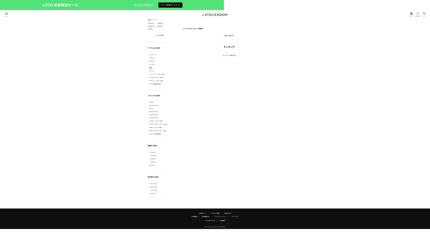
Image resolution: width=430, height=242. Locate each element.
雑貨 (150, 87)
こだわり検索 (160, 54)
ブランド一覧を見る (155, 153)
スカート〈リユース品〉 (156, 100)
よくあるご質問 (215, 232)
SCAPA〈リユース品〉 (156, 140)
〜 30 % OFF (153, 203)
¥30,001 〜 (152, 185)
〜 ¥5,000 (152, 172)
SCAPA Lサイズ (154, 125)
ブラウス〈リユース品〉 (156, 97)
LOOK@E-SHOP (210, 240)
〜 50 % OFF (153, 206)
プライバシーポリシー (220, 236)
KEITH (151, 128)
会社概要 (222, 240)
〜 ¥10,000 (152, 175)
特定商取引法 (206, 236)
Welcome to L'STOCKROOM (194, 35)
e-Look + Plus (153, 137)
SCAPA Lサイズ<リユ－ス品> (158, 143)
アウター (152, 77)
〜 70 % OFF (153, 209)
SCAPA (151, 121)
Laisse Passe (153, 134)
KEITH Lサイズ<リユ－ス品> (158, 150)
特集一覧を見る (229, 55)
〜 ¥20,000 (152, 178)
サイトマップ (235, 236)
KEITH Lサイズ (153, 131)
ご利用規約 (194, 236)
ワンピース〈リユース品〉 (157, 93)
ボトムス (152, 80)
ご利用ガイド (202, 232)
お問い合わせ (228, 232)
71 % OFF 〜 (153, 213)
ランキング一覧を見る (229, 75)
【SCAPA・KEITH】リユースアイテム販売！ (198, 32)
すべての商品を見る (155, 103)
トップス (152, 84)
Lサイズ (151, 90)
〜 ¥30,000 (152, 181)
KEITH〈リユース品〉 (155, 147)
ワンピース (152, 74)
